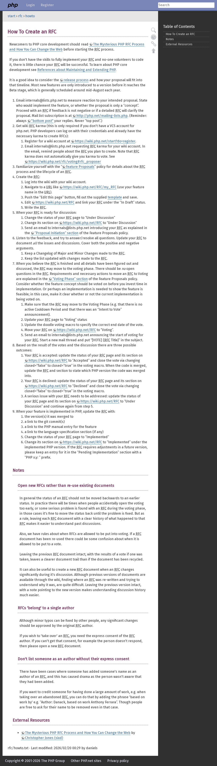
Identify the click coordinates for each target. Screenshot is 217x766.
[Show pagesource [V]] (153, 30)
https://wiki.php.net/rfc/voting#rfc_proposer (64, 162)
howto (30, 16)
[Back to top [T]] (153, 50)
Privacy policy (118, 761)
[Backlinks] (153, 43)
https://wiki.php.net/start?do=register (105, 141)
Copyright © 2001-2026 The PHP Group (35, 761)
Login (30, 5)
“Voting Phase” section (70, 279)
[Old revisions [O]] (153, 37)
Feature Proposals (80, 167)
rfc (20, 16)
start (11, 16)
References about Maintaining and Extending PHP (76, 70)
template (115, 197)
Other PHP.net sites (86, 761)
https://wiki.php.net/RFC (54, 202)
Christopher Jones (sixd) (44, 738)
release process (76, 80)
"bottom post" (42, 121)
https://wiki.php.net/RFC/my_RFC (89, 187)
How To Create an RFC (180, 34)
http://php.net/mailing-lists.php (102, 116)
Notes (170, 39)
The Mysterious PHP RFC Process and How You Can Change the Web (77, 733)
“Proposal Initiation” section (56, 233)
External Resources (179, 44)
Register (47, 5)
